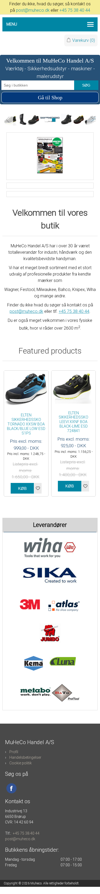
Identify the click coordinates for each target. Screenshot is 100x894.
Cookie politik (20, 763)
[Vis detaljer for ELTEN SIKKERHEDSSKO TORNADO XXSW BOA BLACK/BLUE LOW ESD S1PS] (26, 389)
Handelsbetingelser (25, 757)
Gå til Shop (50, 97)
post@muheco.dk (33, 10)
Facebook (11, 788)
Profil (13, 752)
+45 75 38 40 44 (74, 10)
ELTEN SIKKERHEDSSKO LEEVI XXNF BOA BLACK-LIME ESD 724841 (73, 422)
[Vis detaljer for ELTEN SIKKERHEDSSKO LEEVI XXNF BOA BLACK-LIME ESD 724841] (73, 388)
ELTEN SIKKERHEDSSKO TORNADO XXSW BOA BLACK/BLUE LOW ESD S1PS (26, 424)
